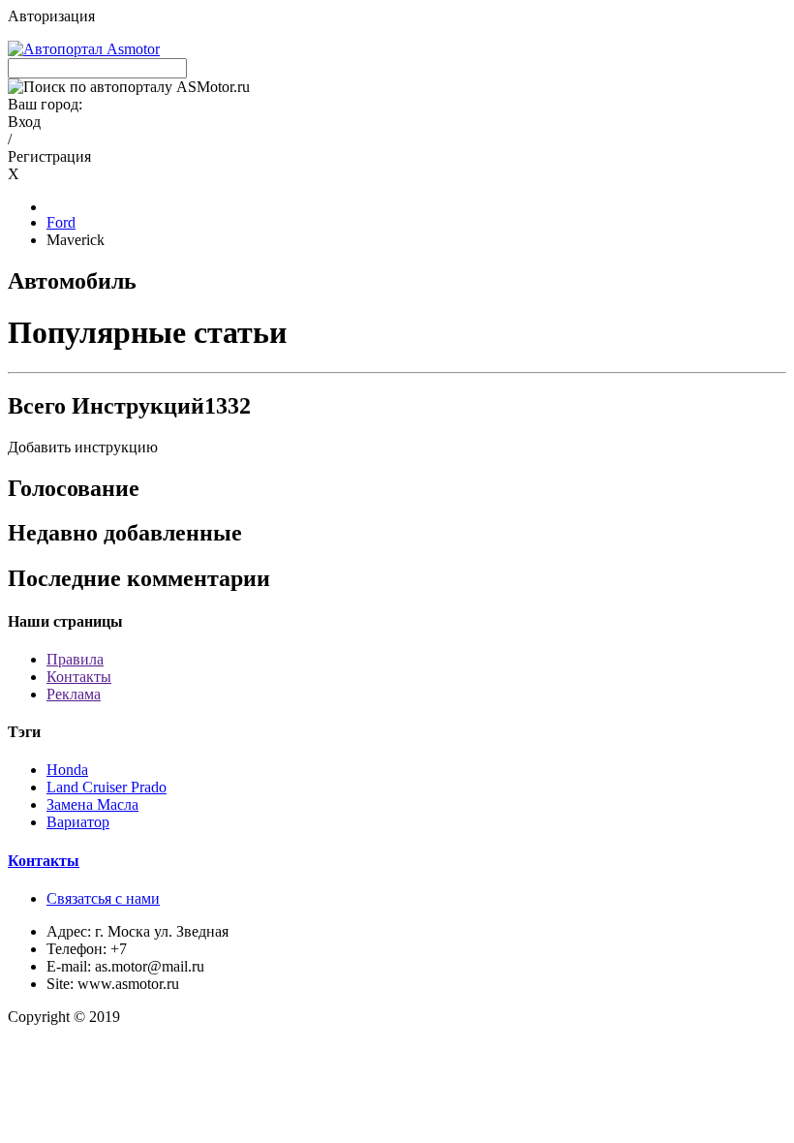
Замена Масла (92, 804)
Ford (61, 222)
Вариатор (77, 822)
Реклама (73, 694)
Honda (67, 769)
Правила (75, 659)
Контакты (78, 676)
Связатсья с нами (103, 898)
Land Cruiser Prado (106, 787)
